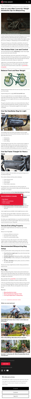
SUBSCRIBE (5, 363)
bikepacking (9, 299)
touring (19, 299)
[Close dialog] (21, 195)
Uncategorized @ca (8, 5)
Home (2, 5)
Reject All (16, 396)
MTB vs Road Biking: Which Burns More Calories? (13, 337)
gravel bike (14, 299)
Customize (15, 392)
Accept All (15, 388)
